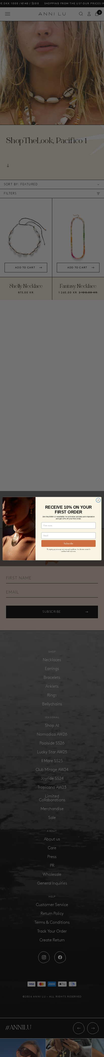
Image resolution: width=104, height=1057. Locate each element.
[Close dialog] (98, 500)
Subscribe (68, 543)
